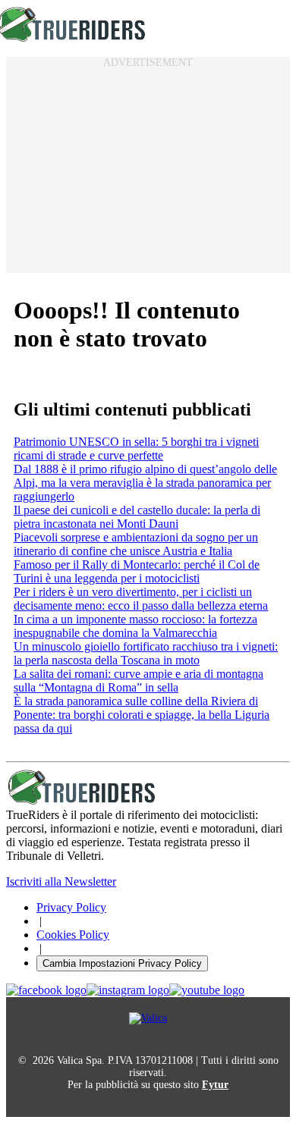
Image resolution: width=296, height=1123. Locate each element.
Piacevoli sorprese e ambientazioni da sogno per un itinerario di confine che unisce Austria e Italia (136, 544)
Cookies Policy (72, 934)
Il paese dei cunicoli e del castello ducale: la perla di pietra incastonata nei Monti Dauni (137, 516)
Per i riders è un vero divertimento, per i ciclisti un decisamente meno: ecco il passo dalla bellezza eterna (141, 598)
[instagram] (128, 990)
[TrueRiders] (82, 801)
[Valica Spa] (148, 1018)
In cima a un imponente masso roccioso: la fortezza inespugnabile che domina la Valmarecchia (135, 626)
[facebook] (46, 990)
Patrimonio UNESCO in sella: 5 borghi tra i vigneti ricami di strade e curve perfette (136, 448)
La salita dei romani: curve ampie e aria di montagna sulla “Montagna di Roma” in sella (138, 680)
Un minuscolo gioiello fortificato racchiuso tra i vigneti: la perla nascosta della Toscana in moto (146, 653)
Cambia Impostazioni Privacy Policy (122, 963)
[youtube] (206, 990)
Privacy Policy (71, 907)
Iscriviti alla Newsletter (61, 881)
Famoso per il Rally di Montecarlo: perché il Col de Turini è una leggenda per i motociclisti (137, 571)
